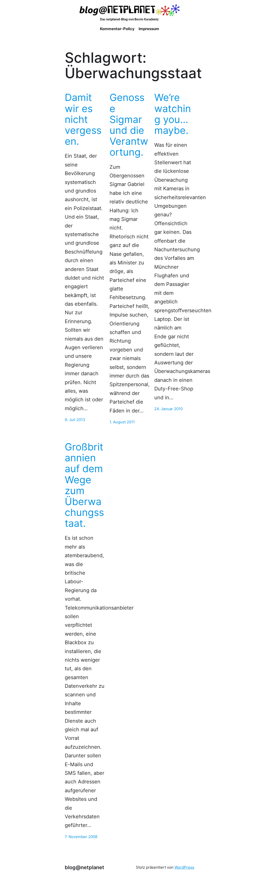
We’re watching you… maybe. (172, 114)
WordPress (184, 867)
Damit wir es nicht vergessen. (83, 119)
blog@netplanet (84, 867)
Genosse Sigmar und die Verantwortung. (129, 124)
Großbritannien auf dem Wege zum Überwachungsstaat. (84, 485)
